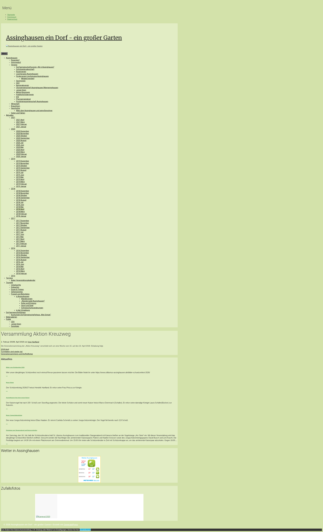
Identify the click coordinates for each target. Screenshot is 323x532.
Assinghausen (11, 58)
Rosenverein (21, 72)
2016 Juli (19, 262)
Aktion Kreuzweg (23, 92)
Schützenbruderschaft (25, 69)
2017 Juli (19, 232)
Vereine (14, 65)
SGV (18, 83)
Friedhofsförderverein (25, 95)
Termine (9, 278)
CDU (13, 322)
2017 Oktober (21, 225)
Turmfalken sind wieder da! (12, 352)
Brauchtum (15, 106)
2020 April (20, 150)
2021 (13, 118)
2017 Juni (20, 234)
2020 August (21, 140)
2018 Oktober (21, 195)
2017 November (22, 223)
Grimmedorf (16, 62)
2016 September (23, 257)
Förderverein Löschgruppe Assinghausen (32, 76)
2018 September (23, 198)
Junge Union (21, 90)
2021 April (20, 120)
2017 (13, 218)
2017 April (20, 239)
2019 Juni (20, 175)
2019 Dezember (22, 161)
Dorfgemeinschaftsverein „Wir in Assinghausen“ (35, 67)
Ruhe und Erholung (28, 303)
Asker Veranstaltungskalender (23, 280)
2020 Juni (20, 145)
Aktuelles (10, 115)
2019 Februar (21, 184)
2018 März (20, 212)
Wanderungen (26, 299)
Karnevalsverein (22, 85)
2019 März (20, 182)
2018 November (22, 193)
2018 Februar (21, 214)
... (7, 375)
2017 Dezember (22, 221)
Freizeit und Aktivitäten (20, 294)
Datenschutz (12, 19)
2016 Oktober (21, 255)
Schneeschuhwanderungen (32, 308)
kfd (17, 97)
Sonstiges (15, 326)
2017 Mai (19, 237)
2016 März (20, 271)
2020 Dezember (22, 131)
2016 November (22, 253)
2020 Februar (21, 154)
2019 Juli (19, 172)
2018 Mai (19, 207)
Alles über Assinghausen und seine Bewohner (34, 111)
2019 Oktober (21, 166)
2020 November (22, 134)
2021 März (20, 122)
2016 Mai (19, 267)
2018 (13, 189)
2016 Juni (20, 264)
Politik (8, 319)
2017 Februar (21, 244)
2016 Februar (21, 273)
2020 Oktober (21, 136)
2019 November (22, 163)
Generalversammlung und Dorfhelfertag (17, 354)
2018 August (21, 200)
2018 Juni (20, 205)
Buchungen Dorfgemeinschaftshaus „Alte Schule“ (31, 315)
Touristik (9, 283)
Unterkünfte (16, 285)
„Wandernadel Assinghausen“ (33, 301)
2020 (13, 129)
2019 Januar (21, 186)
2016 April (20, 269)
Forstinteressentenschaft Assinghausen (32, 101)
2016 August (21, 260)
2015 (13, 276)
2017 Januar (21, 246)
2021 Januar (21, 127)
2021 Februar (21, 124)
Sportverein (20, 81)
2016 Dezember (22, 251)
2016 (13, 248)
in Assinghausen (22, 296)
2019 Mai (19, 177)
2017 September (23, 228)
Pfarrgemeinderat (23, 99)
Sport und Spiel (27, 306)
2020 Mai (19, 147)
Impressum (11, 17)
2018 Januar (21, 216)
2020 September (23, 138)
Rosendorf (15, 60)
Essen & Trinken (17, 290)
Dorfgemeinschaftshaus (16, 312)
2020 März (20, 152)
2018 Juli (19, 202)
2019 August (21, 170)
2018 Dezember (22, 191)
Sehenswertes (17, 292)
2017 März (20, 241)
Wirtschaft (15, 104)
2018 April (20, 209)
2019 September (23, 168)
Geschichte (15, 108)
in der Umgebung (23, 310)
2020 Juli (19, 143)
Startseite (11, 15)
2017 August (21, 230)
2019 (13, 159)
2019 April (20, 179)
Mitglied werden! (27, 79)
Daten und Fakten (18, 113)
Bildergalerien (11, 317)
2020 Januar (21, 156)
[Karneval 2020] (46, 506)
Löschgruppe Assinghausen (27, 74)
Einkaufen (15, 287)
